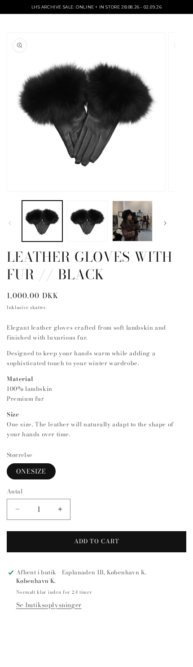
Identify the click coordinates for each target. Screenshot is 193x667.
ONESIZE (31, 471)
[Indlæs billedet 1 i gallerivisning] (42, 221)
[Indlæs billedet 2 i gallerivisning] (87, 221)
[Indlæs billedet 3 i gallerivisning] (132, 221)
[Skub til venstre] (10, 223)
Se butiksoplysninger (49, 605)
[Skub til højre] (165, 223)
